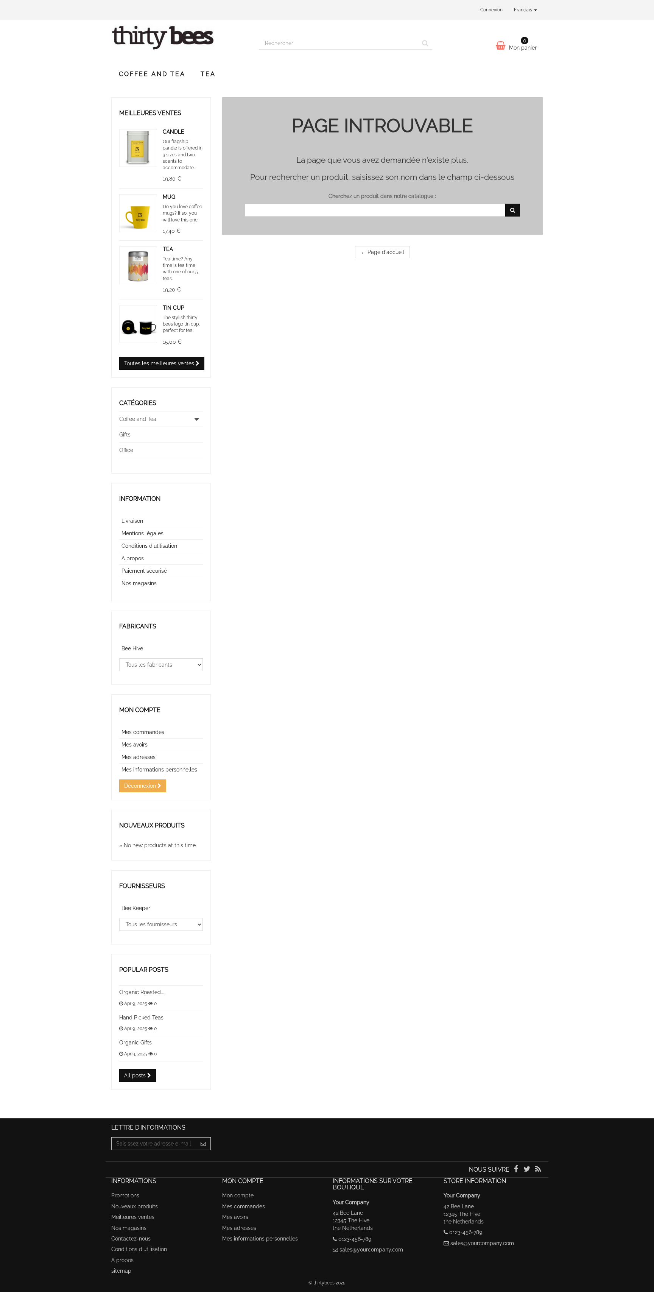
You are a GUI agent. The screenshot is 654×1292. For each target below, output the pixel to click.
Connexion (491, 9)
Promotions (125, 1195)
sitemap (121, 1271)
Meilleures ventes (150, 113)
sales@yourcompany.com (371, 1250)
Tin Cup (173, 308)
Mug (169, 197)
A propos (132, 558)
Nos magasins (139, 583)
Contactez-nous (131, 1239)
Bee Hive (132, 648)
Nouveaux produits (152, 825)
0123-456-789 (354, 1239)
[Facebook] (516, 1170)
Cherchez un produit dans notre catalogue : (382, 196)
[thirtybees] (179, 41)
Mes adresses (138, 757)
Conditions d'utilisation (149, 546)
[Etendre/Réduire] (197, 419)
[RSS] (538, 1170)
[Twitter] (527, 1170)
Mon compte (139, 710)
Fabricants (137, 626)
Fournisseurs (142, 886)
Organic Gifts (135, 1043)
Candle (173, 132)
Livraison (132, 521)
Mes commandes (142, 732)
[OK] (512, 210)
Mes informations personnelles (159, 770)
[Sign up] (203, 1143)
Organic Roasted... (141, 992)
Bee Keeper (135, 908)
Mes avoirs (134, 745)
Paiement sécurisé (144, 571)
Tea (208, 74)
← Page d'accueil (382, 252)
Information (139, 498)
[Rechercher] (425, 43)
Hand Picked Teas (141, 1018)
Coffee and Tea (152, 74)
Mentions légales (142, 533)
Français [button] (523, 9)
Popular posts (143, 969)
